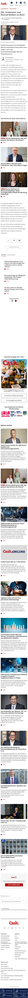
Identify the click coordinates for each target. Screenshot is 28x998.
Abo (16, 936)
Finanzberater (5, 938)
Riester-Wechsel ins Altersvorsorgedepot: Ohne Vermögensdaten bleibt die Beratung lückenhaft (14, 191)
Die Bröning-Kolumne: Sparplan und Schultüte (13, 786)
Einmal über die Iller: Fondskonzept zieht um (13, 821)
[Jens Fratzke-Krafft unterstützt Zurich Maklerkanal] (14, 846)
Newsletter (18, 954)
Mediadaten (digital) (20, 951)
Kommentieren (14, 247)
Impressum (18, 947)
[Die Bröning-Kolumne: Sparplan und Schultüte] (14, 776)
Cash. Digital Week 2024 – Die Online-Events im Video (13, 971)
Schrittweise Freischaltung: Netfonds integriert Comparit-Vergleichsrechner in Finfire (14, 676)
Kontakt (17, 949)
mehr (4, 142)
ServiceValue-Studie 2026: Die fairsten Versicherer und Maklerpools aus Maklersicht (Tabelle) (14, 636)
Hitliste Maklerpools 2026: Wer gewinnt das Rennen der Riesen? (14, 139)
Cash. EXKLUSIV (5, 966)
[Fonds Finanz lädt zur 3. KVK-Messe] (14, 552)
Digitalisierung (5, 945)
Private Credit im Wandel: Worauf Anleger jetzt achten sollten (14, 289)
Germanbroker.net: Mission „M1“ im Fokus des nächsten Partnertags (13, 712)
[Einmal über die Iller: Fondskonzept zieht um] (14, 811)
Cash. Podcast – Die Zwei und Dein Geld (11, 979)
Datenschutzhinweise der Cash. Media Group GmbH (21, 943)
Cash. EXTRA (4, 964)
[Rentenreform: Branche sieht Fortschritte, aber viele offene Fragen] (14, 154)
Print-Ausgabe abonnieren (14, 400)
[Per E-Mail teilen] (19, 241)
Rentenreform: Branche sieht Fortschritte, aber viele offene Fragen (14, 164)
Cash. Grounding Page (21, 958)
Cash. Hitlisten (5, 977)
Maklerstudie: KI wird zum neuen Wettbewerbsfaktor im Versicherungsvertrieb (12, 525)
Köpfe (2, 949)
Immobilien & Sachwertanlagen (6, 942)
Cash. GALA (4, 973)
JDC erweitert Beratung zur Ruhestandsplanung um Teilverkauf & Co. (13, 749)
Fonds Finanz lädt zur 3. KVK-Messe (13, 562)
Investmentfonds (5, 940)
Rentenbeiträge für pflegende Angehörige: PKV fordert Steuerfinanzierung (14, 277)
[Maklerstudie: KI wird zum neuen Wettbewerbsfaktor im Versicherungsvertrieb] (14, 514)
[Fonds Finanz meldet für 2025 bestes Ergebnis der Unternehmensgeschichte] (14, 436)
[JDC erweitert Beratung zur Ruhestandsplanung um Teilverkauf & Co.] (14, 738)
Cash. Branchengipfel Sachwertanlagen (12, 975)
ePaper (16, 938)
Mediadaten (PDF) (19, 952)
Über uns (17, 956)
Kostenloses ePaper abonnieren (14, 395)
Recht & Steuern (5, 947)
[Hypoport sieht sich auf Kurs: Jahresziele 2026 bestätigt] (14, 588)
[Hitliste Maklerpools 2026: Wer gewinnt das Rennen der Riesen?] (14, 129)
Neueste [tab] (3, 255)
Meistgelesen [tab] (11, 255)
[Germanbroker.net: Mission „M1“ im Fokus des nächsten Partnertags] (14, 701)
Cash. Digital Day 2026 (7, 968)
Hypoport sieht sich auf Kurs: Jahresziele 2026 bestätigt (11, 599)
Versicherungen (5, 936)
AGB (16, 940)
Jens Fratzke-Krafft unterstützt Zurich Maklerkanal (12, 856)
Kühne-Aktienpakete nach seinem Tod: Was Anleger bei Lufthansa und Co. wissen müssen (14, 264)
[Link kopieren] (8, 241)
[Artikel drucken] (14, 241)
